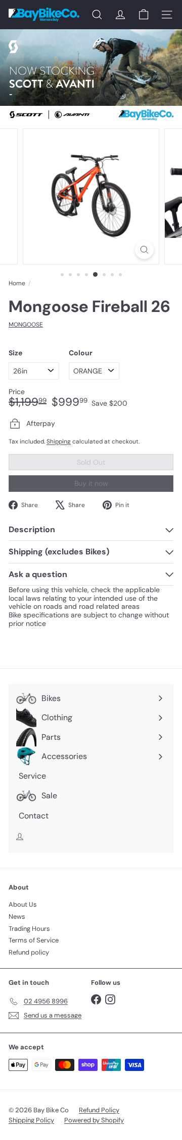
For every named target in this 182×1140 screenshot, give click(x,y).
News (17, 916)
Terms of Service (34, 940)
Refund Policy (99, 1110)
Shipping (59, 441)
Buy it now (91, 483)
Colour (81, 353)
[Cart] (143, 14)
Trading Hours (29, 928)
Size (15, 353)
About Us (23, 904)
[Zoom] (144, 249)
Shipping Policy (31, 1120)
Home (17, 283)
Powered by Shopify (94, 1120)
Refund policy (29, 952)
